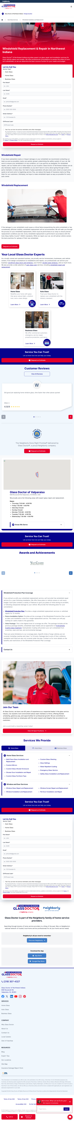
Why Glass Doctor (7, 1024)
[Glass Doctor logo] (26, 909)
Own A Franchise (7, 1041)
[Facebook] (2, 996)
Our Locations (6, 1060)
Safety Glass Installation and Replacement (54, 774)
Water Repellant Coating (48, 766)
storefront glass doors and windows (20, 263)
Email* (5, 98)
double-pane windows (50, 263)
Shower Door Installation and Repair (18, 772)
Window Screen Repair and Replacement (54, 788)
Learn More (14, 304)
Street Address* (8, 113)
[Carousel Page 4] (38, 416)
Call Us (11, 1117)
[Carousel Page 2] (35, 416)
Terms (62, 134)
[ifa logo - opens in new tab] (4, 1073)
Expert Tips (5, 1056)
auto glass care (31, 265)
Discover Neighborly (36, 940)
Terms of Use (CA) (23, 1099)
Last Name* (6, 90)
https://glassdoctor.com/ (52, 134)
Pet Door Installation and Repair (51, 792)
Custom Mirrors (11, 765)
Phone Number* (7, 106)
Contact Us (5, 1033)
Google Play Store (38, 961)
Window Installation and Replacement (19, 792)
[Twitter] (7, 996)
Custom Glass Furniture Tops (16, 776)
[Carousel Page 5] (40, 416)
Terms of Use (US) (9, 1099)
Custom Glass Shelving (48, 759)
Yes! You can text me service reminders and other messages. (23, 129)
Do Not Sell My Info (35, 1104)
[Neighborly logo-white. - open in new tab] (6, 1)
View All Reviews (37, 374)
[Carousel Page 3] (37, 572)
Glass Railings (45, 763)
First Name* (6, 82)
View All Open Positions (36, 731)
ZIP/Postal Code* (8, 121)
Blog (3, 1052)
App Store (38, 955)
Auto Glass (8, 72)
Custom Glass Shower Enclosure (17, 769)
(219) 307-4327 (12, 981)
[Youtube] (15, 996)
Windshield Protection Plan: (15, 611)
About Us (4, 1028)
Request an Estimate (37, 144)
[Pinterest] (24, 996)
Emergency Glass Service (49, 770)
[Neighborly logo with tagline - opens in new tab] (52, 908)
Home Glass (9, 75)
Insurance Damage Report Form (12, 1068)
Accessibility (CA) (21, 1104)
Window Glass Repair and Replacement (19, 788)
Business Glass (10, 79)
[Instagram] (20, 996)
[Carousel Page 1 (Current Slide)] (34, 572)
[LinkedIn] (11, 996)
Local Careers (6, 1037)
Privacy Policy (14, 140)
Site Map (4, 1064)
